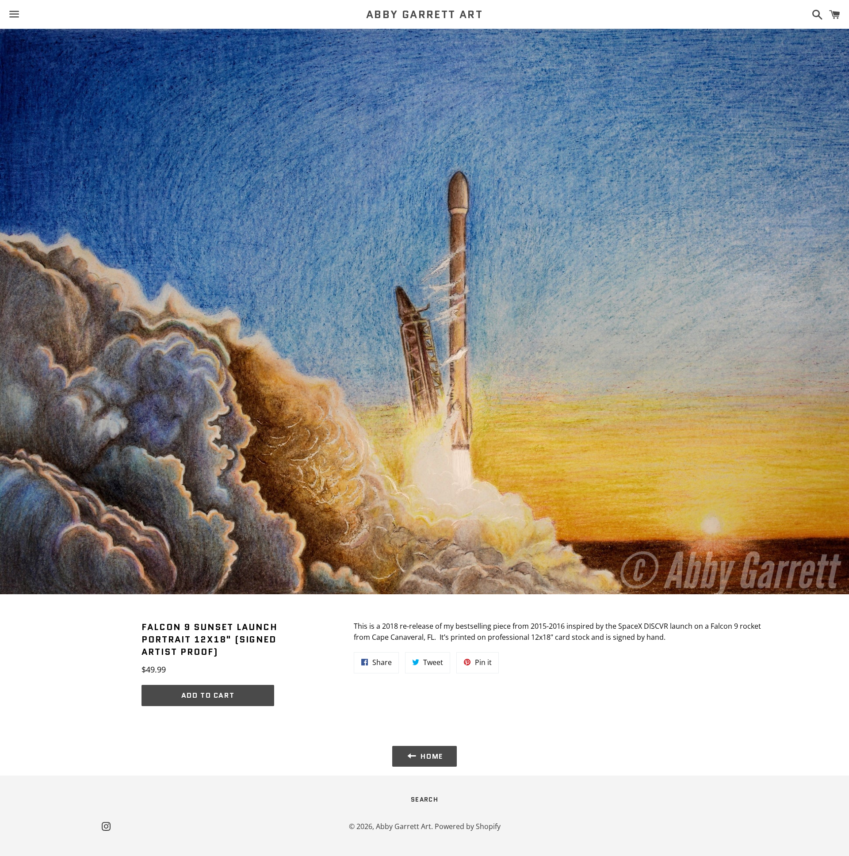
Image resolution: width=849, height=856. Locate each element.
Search (424, 799)
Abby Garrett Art (424, 14)
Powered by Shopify (468, 826)
